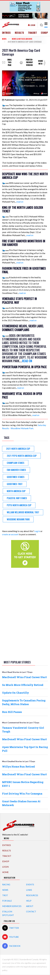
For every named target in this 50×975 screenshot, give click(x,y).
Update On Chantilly (15, 692)
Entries (6, 32)
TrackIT (32, 32)
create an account (10, 534)
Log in (37, 531)
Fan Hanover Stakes (16, 470)
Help (28, 900)
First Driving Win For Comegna (22, 793)
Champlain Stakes (15, 462)
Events (30, 884)
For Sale (7, 900)
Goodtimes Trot (14, 484)
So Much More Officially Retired (22, 685)
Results (19, 32)
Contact (31, 911)
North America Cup (16, 491)
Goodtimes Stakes (15, 477)
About (29, 906)
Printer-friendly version (29, 62)
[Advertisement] (25, 613)
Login (32, 25)
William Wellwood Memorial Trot (23, 512)
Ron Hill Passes (12, 712)
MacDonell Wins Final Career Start (24, 677)
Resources (32, 895)
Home (5, 872)
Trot (5, 895)
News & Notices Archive (22, 38)
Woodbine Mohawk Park (18, 519)
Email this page (9, 62)
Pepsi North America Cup (19, 505)
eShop (44, 32)
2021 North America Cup (18, 448)
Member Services (11, 906)
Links (29, 890)
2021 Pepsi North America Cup (22, 455)
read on (19, 201)
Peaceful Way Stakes (17, 498)
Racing (6, 884)
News (4, 38)
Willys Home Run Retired (18, 766)
